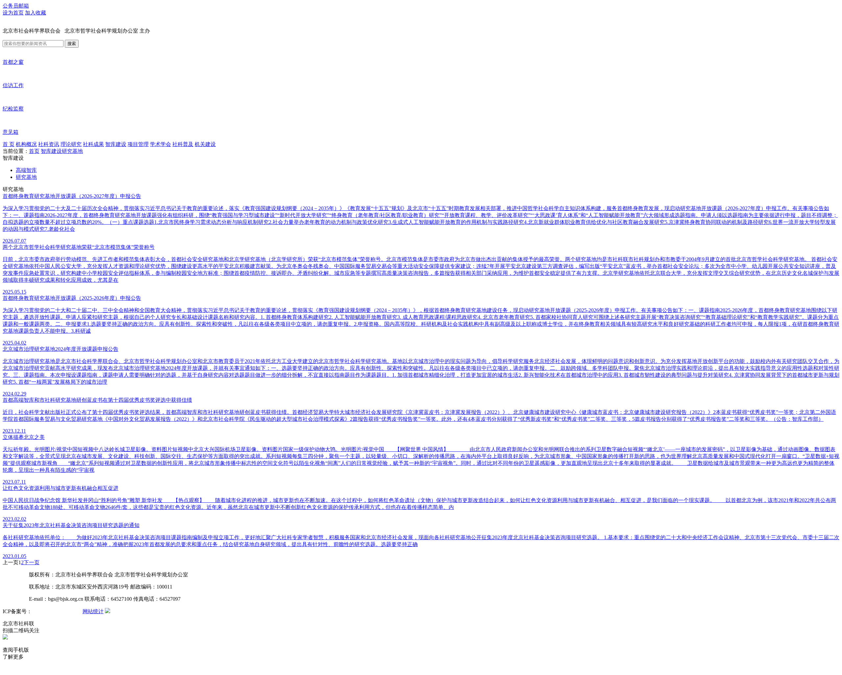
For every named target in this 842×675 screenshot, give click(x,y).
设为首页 (13, 12)
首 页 (8, 144)
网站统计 (93, 611)
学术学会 (160, 144)
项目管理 (138, 144)
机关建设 (205, 144)
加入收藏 (35, 12)
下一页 (31, 562)
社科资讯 (48, 144)
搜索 (71, 43)
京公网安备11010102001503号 (145, 611)
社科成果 (93, 144)
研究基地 (72, 151)
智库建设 (115, 144)
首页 (34, 151)
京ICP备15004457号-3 (56, 611)
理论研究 (71, 144)
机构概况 (26, 144)
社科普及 (182, 144)
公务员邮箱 (16, 6)
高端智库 (26, 170)
